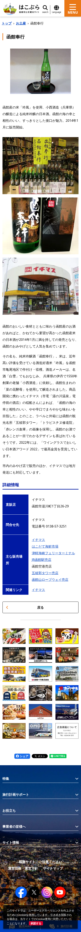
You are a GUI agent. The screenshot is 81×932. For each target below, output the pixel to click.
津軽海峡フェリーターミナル (53, 553)
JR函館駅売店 (41, 559)
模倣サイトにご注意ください (40, 861)
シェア (23, 756)
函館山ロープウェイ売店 (50, 579)
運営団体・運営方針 (23, 868)
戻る (40, 607)
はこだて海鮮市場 (45, 546)
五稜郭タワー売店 (45, 573)
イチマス (38, 539)
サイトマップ (53, 868)
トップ (7, 23)
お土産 (21, 23)
